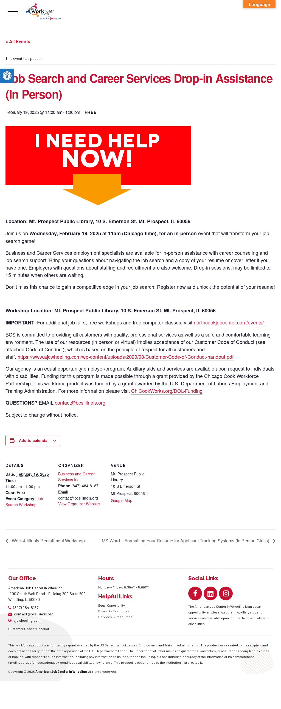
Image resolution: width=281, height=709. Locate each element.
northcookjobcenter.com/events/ (229, 322)
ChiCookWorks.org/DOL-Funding (167, 390)
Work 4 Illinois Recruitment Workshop (48, 540)
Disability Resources (114, 611)
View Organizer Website (79, 503)
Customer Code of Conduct (28, 628)
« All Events (17, 41)
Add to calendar (34, 440)
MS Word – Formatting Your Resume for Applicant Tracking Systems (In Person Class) (186, 540)
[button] (7, 76)
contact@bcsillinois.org (80, 402)
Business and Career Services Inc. (76, 476)
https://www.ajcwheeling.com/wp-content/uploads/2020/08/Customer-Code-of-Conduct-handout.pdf (126, 356)
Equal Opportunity (111, 605)
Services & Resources (115, 617)
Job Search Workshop (24, 501)
